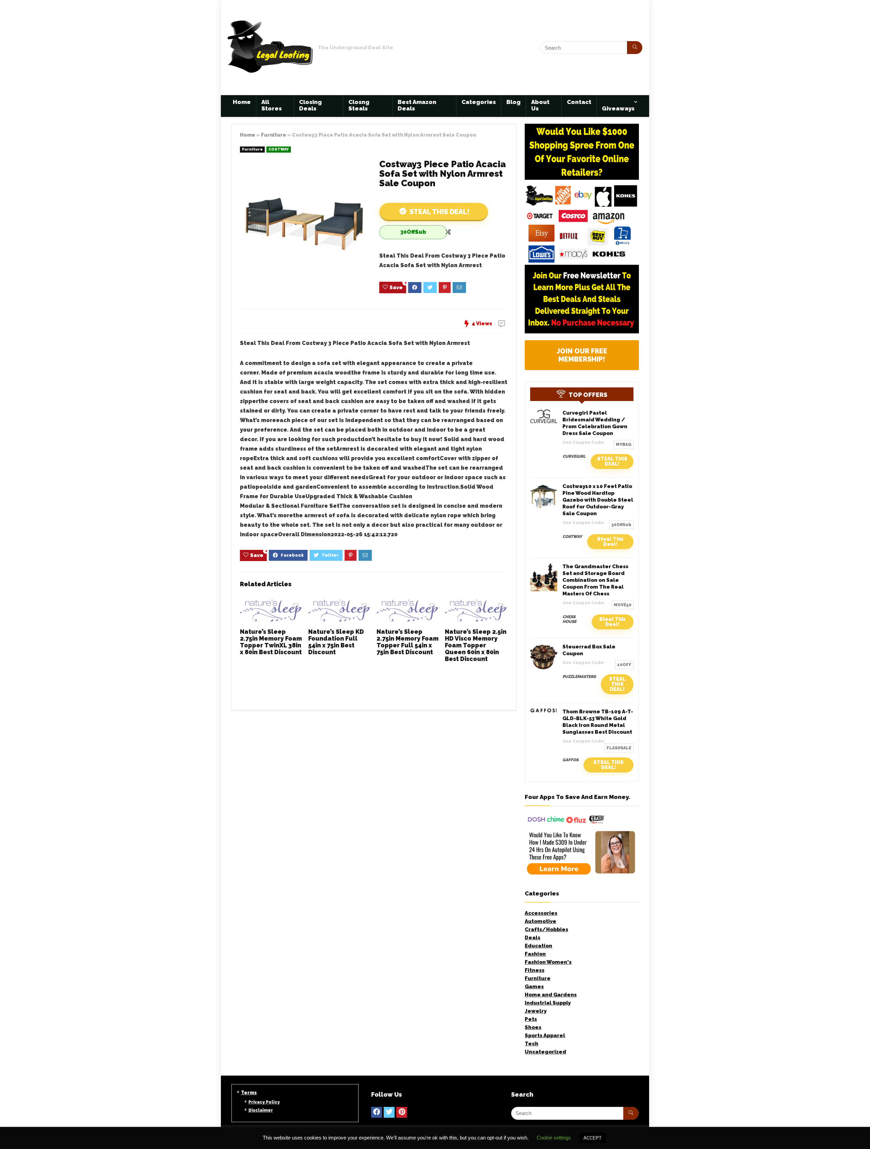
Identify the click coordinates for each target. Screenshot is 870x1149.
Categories (479, 102)
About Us (540, 105)
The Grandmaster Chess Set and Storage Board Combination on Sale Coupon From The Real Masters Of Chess (595, 580)
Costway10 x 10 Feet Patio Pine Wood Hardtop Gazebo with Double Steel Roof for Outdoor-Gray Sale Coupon (597, 500)
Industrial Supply (548, 1003)
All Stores (271, 105)
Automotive (540, 921)
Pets (531, 1019)
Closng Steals (358, 105)
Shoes (533, 1027)
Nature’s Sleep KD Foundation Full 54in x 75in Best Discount (336, 642)
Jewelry (535, 1011)
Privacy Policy (264, 1102)
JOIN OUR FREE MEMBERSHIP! (582, 355)
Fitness (534, 970)
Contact (579, 102)
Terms (249, 1092)
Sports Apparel (545, 1035)
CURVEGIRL (574, 456)
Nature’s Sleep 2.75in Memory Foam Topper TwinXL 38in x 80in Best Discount (271, 642)
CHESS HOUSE (569, 619)
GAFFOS (570, 760)
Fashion (535, 954)
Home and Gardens (551, 995)
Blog (513, 102)
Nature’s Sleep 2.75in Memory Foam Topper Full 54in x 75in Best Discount (407, 642)
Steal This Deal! (439, 212)
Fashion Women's (548, 962)
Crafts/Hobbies (546, 929)
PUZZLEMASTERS (579, 676)
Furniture (273, 135)
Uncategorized (545, 1052)
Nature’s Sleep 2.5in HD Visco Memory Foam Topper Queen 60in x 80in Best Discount (475, 645)
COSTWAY (278, 149)
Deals (532, 938)
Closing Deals (310, 105)
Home (242, 102)
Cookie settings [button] (554, 1138)
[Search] (634, 47)
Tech (531, 1044)
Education (538, 946)
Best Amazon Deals (417, 105)
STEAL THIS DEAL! (612, 461)
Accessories (541, 913)
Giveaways (618, 108)
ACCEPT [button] (593, 1138)
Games (534, 986)
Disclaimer (260, 1110)
